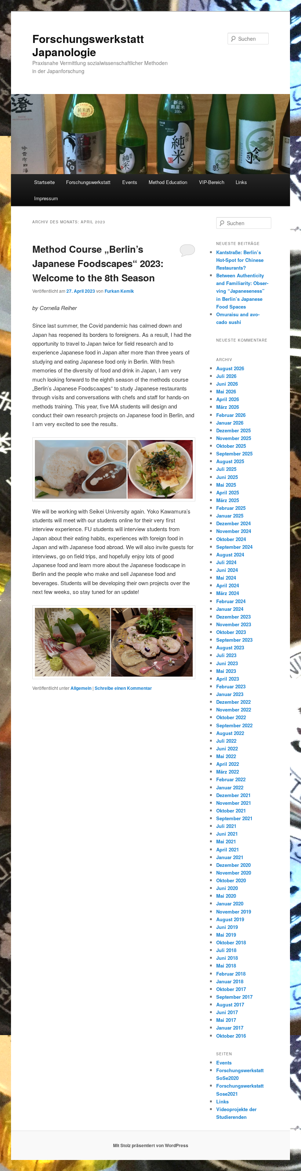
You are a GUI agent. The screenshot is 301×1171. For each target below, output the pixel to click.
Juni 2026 (227, 383)
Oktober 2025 (231, 445)
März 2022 (227, 771)
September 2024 (234, 546)
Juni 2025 (227, 476)
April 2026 (227, 399)
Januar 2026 (229, 422)
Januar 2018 (229, 981)
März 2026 (227, 406)
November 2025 (233, 438)
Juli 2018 (226, 950)
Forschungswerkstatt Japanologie (88, 45)
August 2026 (230, 368)
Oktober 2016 (231, 1035)
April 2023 (227, 678)
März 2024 (227, 593)
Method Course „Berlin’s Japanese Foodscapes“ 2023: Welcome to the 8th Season (98, 263)
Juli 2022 (226, 740)
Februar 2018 (231, 973)
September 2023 (234, 639)
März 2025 (227, 500)
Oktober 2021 (231, 810)
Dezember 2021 (233, 795)
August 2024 (230, 554)
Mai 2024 (226, 577)
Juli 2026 (226, 375)
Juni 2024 (227, 569)
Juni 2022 (227, 748)
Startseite (44, 182)
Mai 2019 (226, 934)
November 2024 (233, 530)
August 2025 (230, 461)
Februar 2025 (231, 507)
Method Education (168, 182)
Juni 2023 (227, 663)
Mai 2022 (226, 756)
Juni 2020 (227, 887)
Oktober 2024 (231, 539)
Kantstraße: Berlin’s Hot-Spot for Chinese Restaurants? (240, 260)
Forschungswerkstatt (88, 182)
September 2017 (234, 996)
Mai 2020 (226, 895)
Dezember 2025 (233, 430)
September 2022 (234, 725)
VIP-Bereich (211, 182)
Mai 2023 (226, 670)
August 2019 (230, 919)
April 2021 (227, 849)
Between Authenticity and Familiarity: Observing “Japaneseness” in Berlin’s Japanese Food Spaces (242, 291)
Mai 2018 (226, 965)
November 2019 (233, 911)
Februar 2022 (231, 779)
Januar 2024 (229, 608)
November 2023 (233, 624)
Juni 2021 (227, 833)
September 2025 (234, 453)
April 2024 (227, 585)
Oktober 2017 (231, 989)
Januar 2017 (229, 1027)
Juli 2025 (226, 468)
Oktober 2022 (231, 717)
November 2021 (233, 802)
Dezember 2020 (233, 864)
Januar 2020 (229, 903)
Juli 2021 (226, 825)
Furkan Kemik (119, 291)
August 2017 (230, 1004)
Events (129, 182)
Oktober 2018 (231, 942)
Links (241, 182)
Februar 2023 (231, 686)
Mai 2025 (226, 484)
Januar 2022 (229, 787)
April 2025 (227, 492)
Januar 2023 (229, 694)
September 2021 (234, 818)
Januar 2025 (229, 515)
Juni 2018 (227, 957)
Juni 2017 (227, 1012)
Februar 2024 (231, 601)
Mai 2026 (226, 391)
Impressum (46, 198)
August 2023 (230, 647)
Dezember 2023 (233, 616)
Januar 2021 (229, 857)
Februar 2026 (231, 414)
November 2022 (233, 709)
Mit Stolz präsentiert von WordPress (150, 1145)
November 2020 (233, 872)
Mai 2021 (226, 841)
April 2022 (227, 763)
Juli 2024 (226, 562)
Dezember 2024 (233, 523)
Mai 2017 (226, 1019)
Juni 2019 (227, 926)
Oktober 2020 (231, 880)
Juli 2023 (226, 655)
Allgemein (80, 688)
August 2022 (230, 732)
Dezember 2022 (233, 701)
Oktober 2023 (231, 631)
